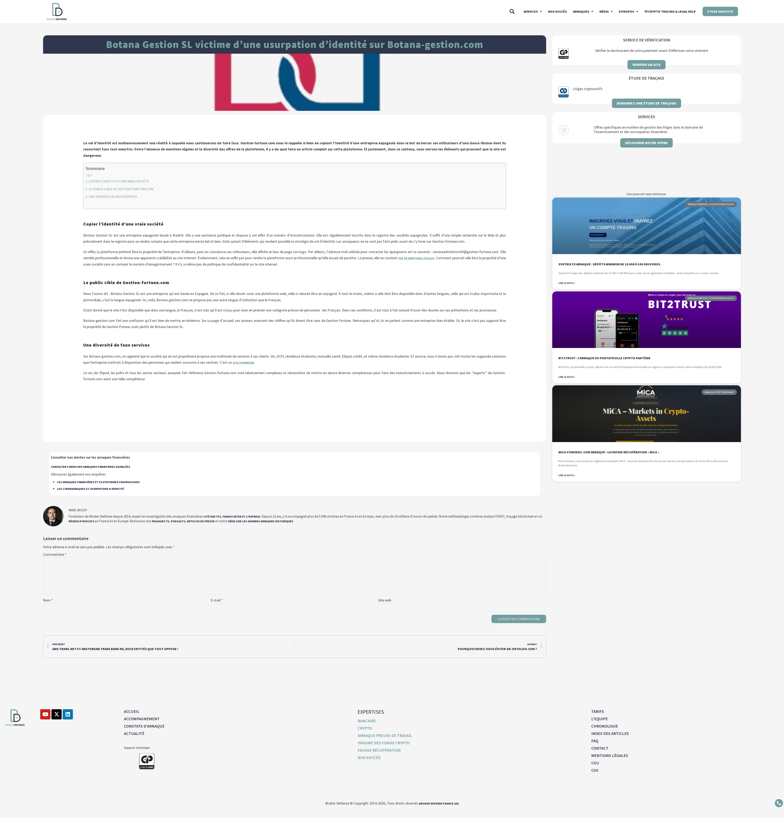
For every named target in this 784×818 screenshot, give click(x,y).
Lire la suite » (566, 283)
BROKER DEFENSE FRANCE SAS (439, 803)
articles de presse (201, 521)
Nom (48, 600)
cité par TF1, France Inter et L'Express (232, 516)
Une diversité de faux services (113, 196)
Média (604, 11)
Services (530, 11)
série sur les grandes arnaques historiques (260, 521)
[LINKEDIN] (68, 714)
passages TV (160, 521)
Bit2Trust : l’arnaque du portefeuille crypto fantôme (604, 358)
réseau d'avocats (81, 521)
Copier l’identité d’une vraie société (119, 181)
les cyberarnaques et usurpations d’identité (90, 489)
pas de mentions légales (416, 258)
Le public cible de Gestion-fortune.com (121, 189)
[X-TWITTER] (56, 714)
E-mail (217, 600)
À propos (626, 11)
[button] (512, 11)
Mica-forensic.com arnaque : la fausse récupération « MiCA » (608, 452)
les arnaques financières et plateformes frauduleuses (98, 482)
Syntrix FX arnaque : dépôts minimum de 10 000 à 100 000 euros (609, 264)
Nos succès (557, 11)
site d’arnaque (243, 363)
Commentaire (55, 554)
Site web (384, 600)
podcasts (178, 521)
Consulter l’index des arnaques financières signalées (90, 467)
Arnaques (581, 11)
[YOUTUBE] (45, 714)
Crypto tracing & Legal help (672, 11)
